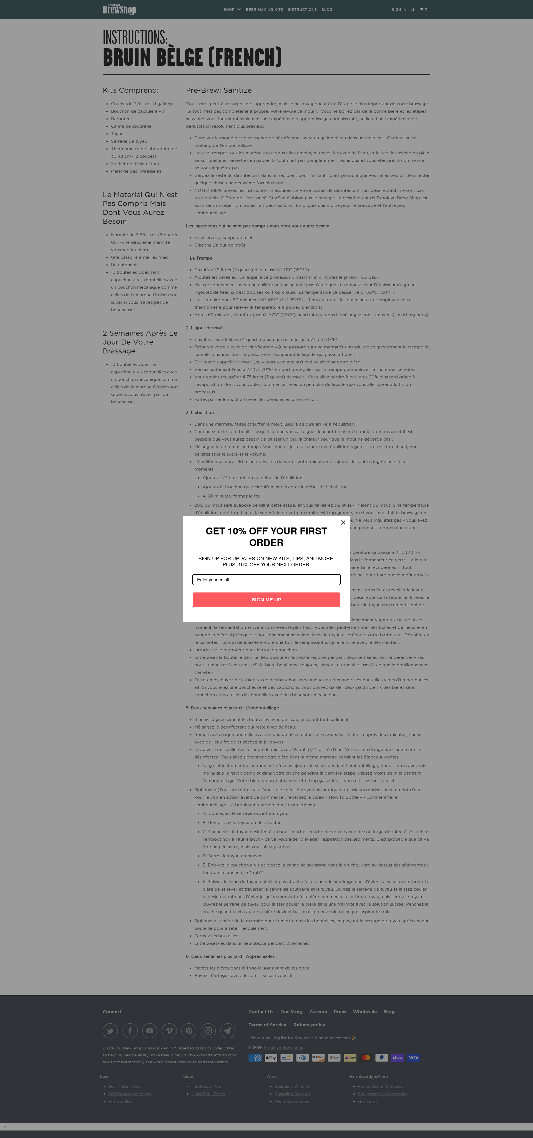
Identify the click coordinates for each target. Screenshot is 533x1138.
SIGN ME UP (266, 593)
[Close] (343, 528)
